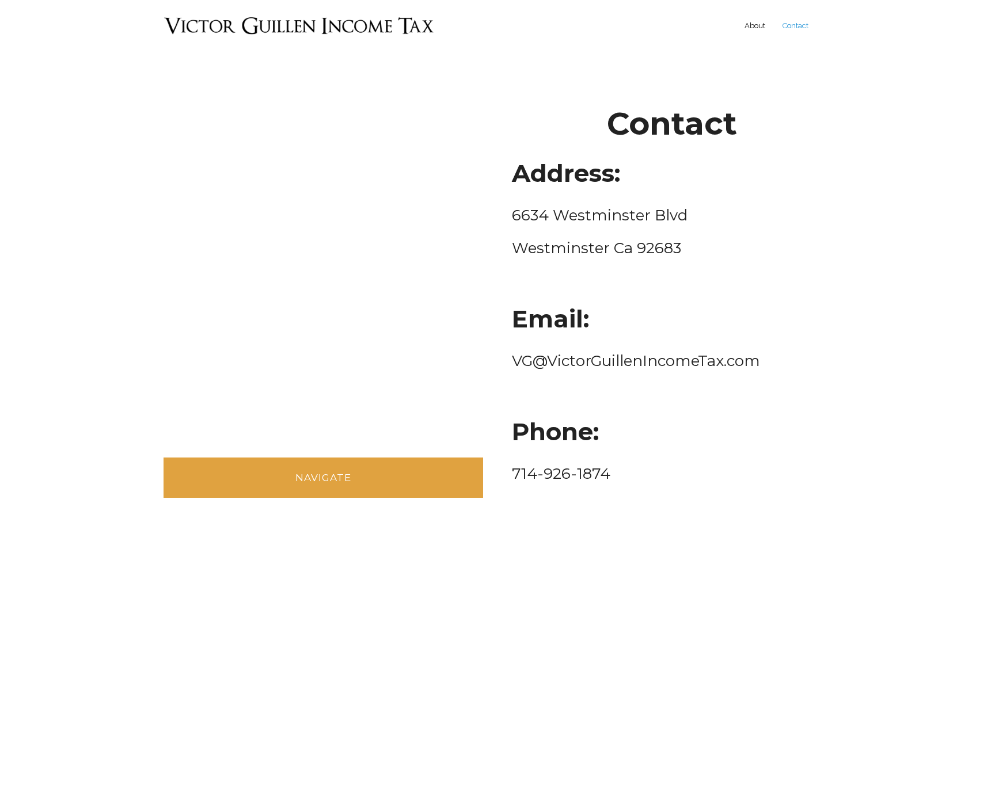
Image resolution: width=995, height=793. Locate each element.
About (755, 25)
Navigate (323, 477)
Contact (795, 25)
